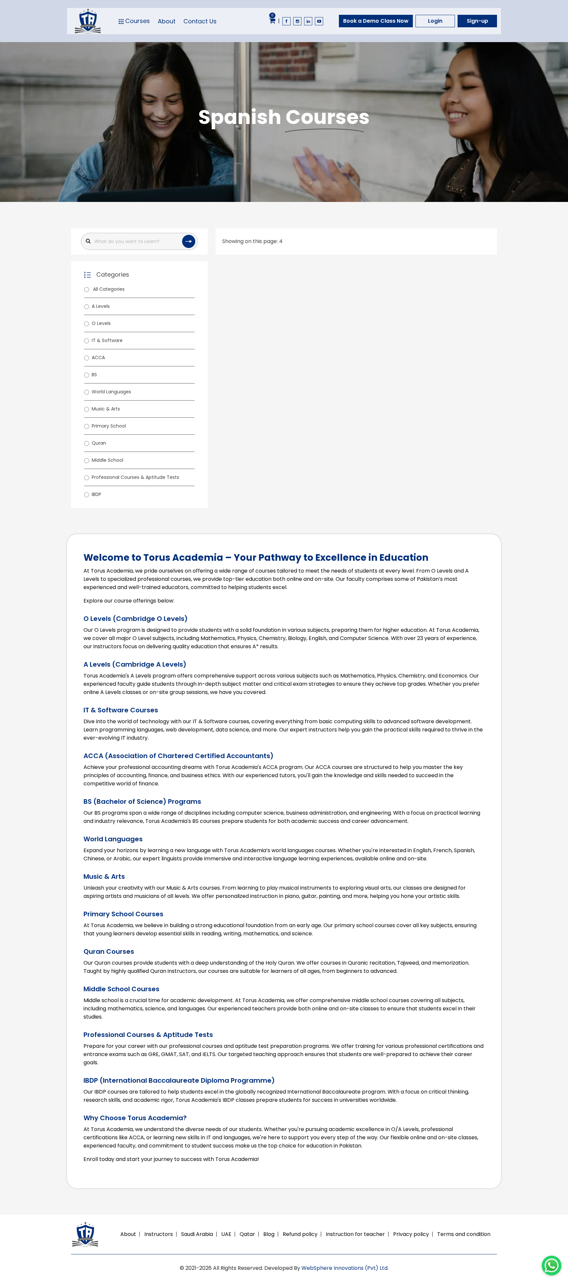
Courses (137, 21)
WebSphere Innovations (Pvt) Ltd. (345, 1268)
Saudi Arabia (197, 1234)
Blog (268, 1234)
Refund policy (300, 1234)
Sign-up (477, 21)
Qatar (247, 1234)
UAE (226, 1234)
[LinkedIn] (308, 21)
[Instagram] (297, 21)
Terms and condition (463, 1234)
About (167, 21)
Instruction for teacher (355, 1234)
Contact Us (200, 21)
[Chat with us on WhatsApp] (551, 1265)
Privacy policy (411, 1234)
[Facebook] (286, 21)
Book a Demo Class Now (376, 21)
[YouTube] (319, 21)
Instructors (158, 1234)
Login (435, 21)
